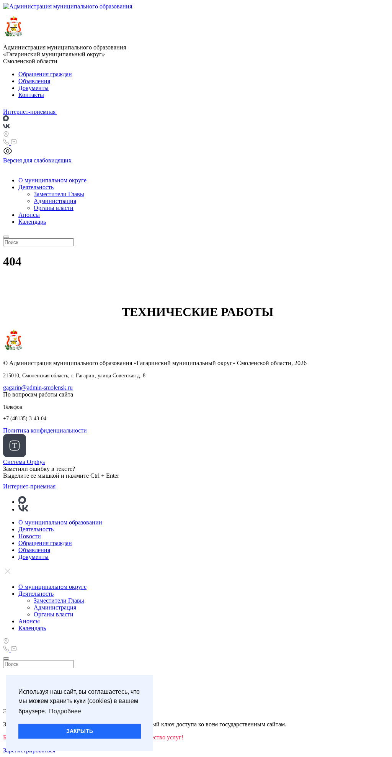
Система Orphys (24, 462)
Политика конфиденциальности (45, 430)
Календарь (32, 221)
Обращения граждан (45, 74)
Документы (33, 88)
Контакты (31, 95)
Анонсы (29, 214)
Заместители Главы (59, 194)
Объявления (34, 81)
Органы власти (54, 208)
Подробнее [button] (65, 711)
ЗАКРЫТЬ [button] (79, 731)
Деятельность (36, 187)
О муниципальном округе (52, 180)
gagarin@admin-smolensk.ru (38, 387)
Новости (29, 536)
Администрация (55, 201)
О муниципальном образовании (60, 522)
